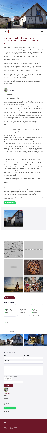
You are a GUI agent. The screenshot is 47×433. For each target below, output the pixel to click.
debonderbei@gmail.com (11, 405)
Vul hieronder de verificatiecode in (11, 376)
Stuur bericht (8, 385)
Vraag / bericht (7, 365)
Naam (5, 355)
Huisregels (6, 424)
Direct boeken (10, 297)
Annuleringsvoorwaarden (12, 424)
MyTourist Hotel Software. (13, 427)
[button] (3, 14)
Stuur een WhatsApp (11, 202)
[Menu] (42, 31)
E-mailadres (6, 360)
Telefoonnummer (27, 355)
